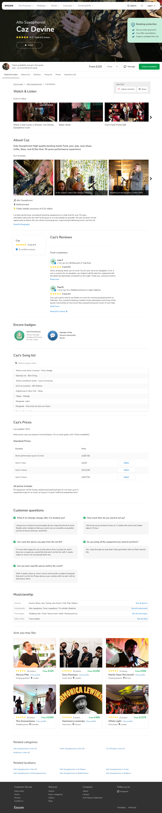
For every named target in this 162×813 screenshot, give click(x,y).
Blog (50, 801)
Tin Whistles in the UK (115, 748)
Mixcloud (132, 807)
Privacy (17, 797)
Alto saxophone (35, 608)
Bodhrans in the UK (21, 752)
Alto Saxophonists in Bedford (118, 773)
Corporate (67, 6)
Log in (150, 6)
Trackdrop (121, 807)
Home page (18, 84)
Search (133, 6)
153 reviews (31, 671)
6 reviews (76, 717)
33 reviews (123, 717)
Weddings (41, 6)
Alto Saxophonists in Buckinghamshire (29, 773)
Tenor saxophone (50, 608)
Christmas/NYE (84, 6)
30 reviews (31, 717)
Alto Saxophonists (34, 84)
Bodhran (72, 608)
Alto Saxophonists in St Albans (73, 769)
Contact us (18, 801)
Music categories (56, 794)
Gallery (51, 797)
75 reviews (123, 671)
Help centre (19, 791)
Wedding (33, 613)
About (85, 791)
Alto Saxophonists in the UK (25, 748)
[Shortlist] (142, 6)
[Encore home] (9, 6)
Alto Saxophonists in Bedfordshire (74, 773)
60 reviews (77, 671)
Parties (54, 6)
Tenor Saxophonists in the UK (72, 748)
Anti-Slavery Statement (92, 797)
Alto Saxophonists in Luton (117, 769)
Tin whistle (63, 608)
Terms (17, 794)
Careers (86, 794)
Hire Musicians (25, 6)
